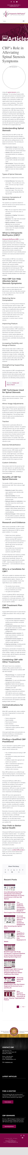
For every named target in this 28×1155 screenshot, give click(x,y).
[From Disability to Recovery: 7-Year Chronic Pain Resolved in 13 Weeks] (9, 935)
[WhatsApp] (17, 870)
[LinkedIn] (14, 870)
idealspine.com (9, 1062)
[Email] (18, 872)
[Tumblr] (19, 870)
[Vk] (5, 872)
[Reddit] (11, 870)
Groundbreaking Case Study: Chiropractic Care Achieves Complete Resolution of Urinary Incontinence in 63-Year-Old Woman (14, 895)
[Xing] (12, 872)
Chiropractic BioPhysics (10, 1141)
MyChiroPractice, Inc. (13, 1142)
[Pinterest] (22, 870)
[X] (8, 870)
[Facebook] (5, 870)
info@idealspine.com (14, 6)
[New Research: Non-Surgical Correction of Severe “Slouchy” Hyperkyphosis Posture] (9, 994)
